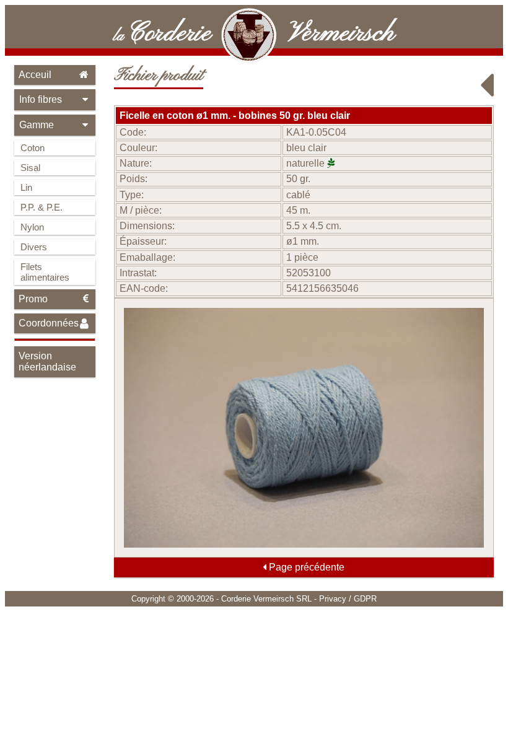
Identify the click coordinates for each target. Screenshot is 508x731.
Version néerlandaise (47, 361)
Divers (33, 247)
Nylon (32, 227)
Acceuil (35, 74)
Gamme (36, 125)
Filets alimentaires (44, 271)
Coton (32, 147)
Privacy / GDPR (348, 598)
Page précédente (305, 567)
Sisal (30, 167)
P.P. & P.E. (41, 207)
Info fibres (40, 99)
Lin (26, 187)
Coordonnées (49, 323)
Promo (33, 299)
